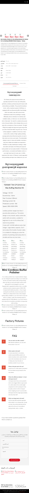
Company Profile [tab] (22, 83)
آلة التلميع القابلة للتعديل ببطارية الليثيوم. (20, 485)
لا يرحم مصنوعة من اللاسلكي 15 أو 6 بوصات (6, 485)
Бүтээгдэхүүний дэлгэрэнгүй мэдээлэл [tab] (11, 83)
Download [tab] (14, 86)
